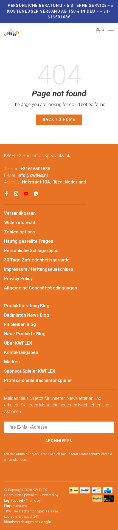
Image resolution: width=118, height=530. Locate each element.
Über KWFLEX (18, 343)
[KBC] (108, 492)
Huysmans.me (15, 506)
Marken (12, 361)
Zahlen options (19, 232)
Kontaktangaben (21, 352)
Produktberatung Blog (26, 305)
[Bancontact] (96, 492)
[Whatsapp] (36, 194)
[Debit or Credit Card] (109, 500)
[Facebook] (6, 194)
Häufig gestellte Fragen (28, 241)
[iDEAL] (74, 492)
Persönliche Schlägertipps (31, 250)
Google (45, 522)
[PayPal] (97, 500)
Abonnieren (59, 441)
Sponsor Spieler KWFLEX (29, 371)
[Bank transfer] (85, 492)
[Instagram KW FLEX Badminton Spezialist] (16, 194)
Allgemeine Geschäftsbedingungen (40, 288)
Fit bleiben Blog (20, 324)
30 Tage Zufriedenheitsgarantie (37, 260)
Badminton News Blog (26, 315)
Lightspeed (13, 500)
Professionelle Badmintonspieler (38, 380)
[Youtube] (26, 194)
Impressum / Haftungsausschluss (38, 269)
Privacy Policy (18, 278)
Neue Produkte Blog (25, 333)
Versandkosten (20, 213)
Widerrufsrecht (19, 222)
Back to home (59, 119)
